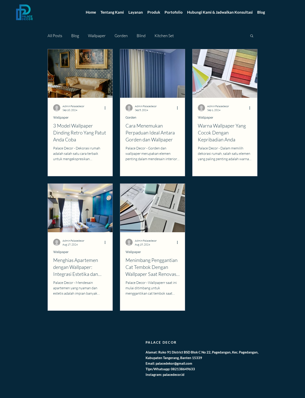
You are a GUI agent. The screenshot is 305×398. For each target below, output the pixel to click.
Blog (75, 35)
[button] (252, 36)
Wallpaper (97, 35)
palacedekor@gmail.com (174, 363)
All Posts (55, 35)
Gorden (121, 35)
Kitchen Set (164, 35)
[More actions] (106, 108)
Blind (141, 35)
